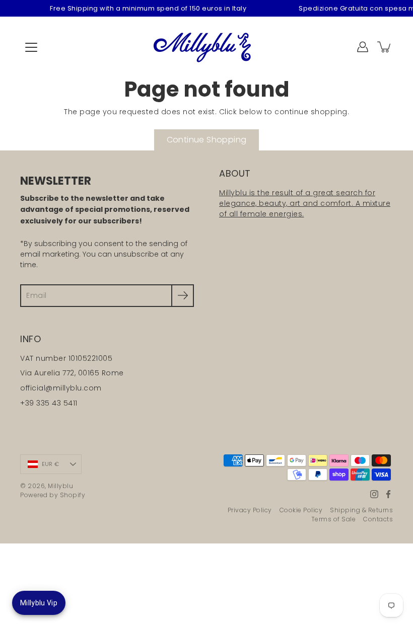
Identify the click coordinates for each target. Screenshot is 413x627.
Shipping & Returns (361, 510)
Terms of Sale (333, 519)
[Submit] (182, 295)
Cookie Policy (301, 510)
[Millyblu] (206, 47)
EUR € (50, 464)
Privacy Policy (250, 510)
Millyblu (60, 486)
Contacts (378, 519)
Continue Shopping (207, 139)
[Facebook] (388, 494)
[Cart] (385, 47)
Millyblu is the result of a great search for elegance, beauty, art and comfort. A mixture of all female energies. (304, 203)
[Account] (363, 47)
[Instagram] (374, 494)
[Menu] (31, 47)
